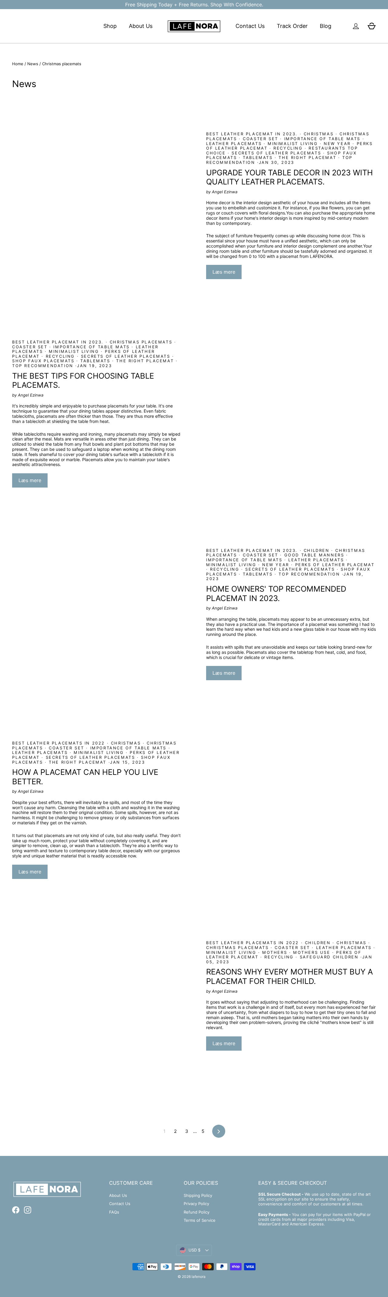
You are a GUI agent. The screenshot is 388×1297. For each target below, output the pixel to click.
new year (337, 143)
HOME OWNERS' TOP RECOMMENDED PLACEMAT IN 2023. (276, 593)
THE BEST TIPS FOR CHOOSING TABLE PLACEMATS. (83, 380)
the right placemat (307, 157)
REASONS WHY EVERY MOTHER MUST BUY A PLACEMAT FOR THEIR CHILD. (289, 976)
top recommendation (43, 365)
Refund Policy (196, 1212)
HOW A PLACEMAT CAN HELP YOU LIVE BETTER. (85, 776)
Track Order (292, 26)
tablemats (258, 157)
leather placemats (235, 143)
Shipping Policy (198, 1195)
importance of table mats (322, 138)
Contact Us (250, 26)
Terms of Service (200, 1220)
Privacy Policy (196, 1203)
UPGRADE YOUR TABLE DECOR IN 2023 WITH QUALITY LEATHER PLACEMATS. (289, 177)
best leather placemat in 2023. (253, 133)
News (32, 63)
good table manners (314, 554)
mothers (274, 952)
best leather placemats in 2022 (59, 743)
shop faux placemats (44, 360)
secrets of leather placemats (276, 152)
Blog (325, 26)
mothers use (311, 952)
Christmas (319, 133)
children (316, 550)
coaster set (260, 138)
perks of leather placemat (334, 564)
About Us (140, 26)
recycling (288, 148)
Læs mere (223, 272)
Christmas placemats (141, 341)
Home (17, 63)
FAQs (114, 1212)
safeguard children (329, 956)
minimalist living (292, 143)
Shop (110, 26)
